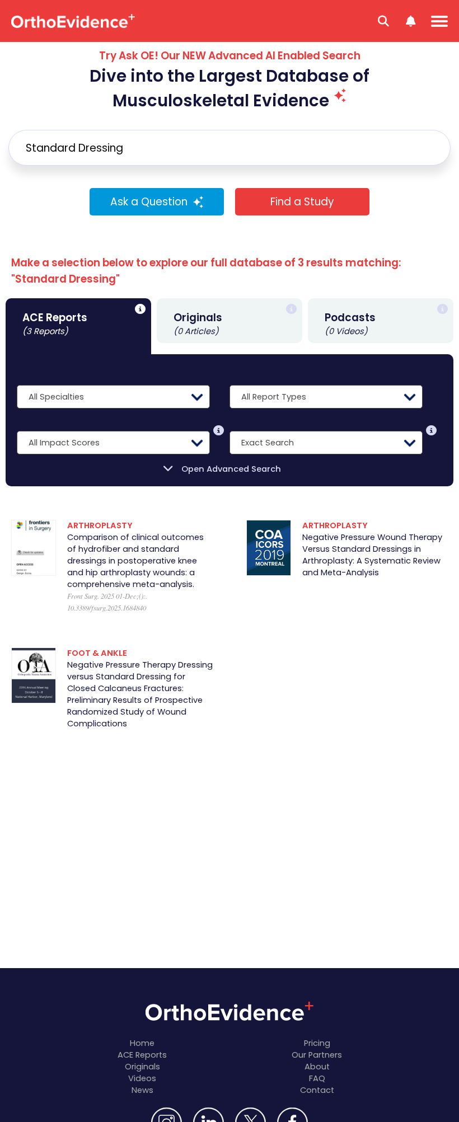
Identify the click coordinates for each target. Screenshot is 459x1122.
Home (142, 1043)
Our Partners (317, 1054)
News (142, 1090)
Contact (317, 1090)
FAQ (317, 1078)
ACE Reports (142, 1054)
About (317, 1066)
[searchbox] (229, 148)
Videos (142, 1078)
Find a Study (302, 201)
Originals (142, 1066)
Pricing (317, 1043)
